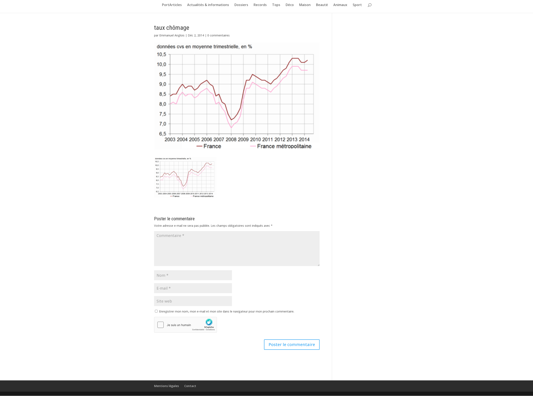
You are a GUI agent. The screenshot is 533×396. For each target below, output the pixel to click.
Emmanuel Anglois (171, 35)
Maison (305, 5)
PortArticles (172, 5)
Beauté (322, 5)
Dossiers (241, 5)
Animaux (340, 5)
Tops (276, 5)
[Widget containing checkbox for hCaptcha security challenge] (185, 325)
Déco (290, 5)
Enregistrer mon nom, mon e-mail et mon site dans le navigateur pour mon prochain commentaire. (226, 311)
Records (260, 5)
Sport (357, 5)
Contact (190, 386)
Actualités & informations (208, 5)
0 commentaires (218, 35)
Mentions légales (166, 386)
